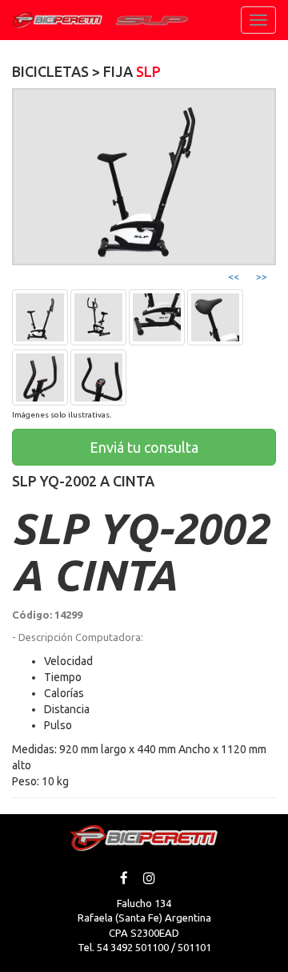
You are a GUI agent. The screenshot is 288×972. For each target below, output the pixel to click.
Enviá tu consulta (144, 447)
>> (261, 277)
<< (233, 277)
